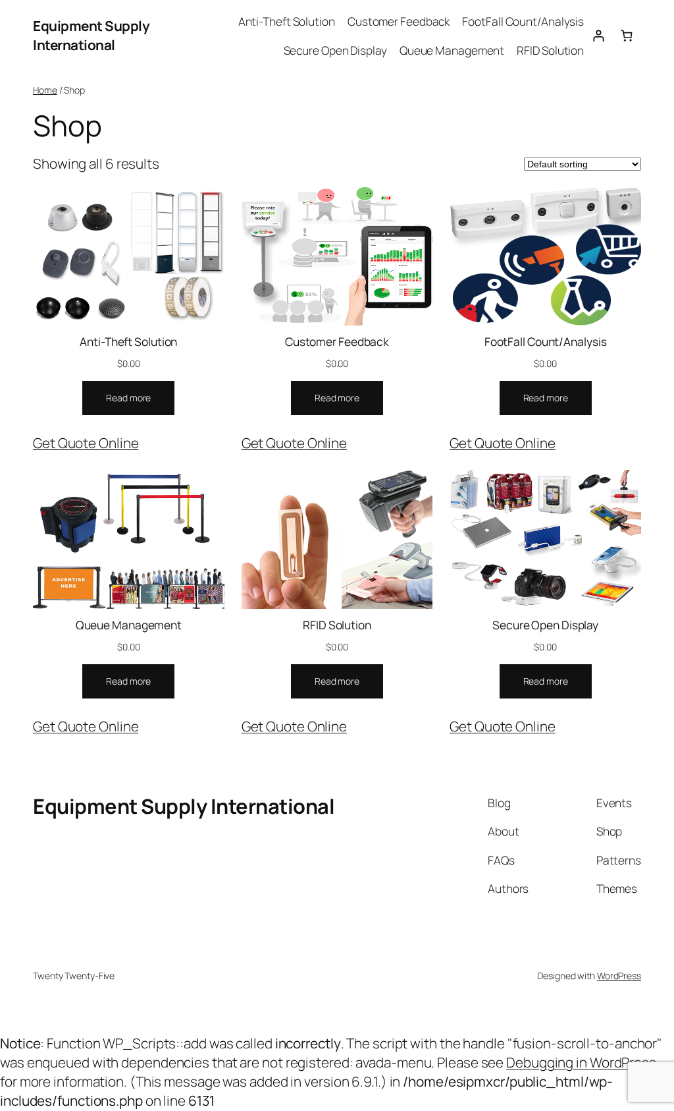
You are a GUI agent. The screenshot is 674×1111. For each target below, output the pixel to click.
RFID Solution (337, 625)
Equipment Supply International (91, 35)
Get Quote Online (85, 443)
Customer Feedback (337, 341)
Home (45, 90)
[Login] (598, 35)
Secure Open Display (545, 625)
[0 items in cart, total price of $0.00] (627, 35)
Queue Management (129, 625)
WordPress (619, 975)
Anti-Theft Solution (128, 341)
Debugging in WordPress (581, 1062)
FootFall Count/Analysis (545, 341)
